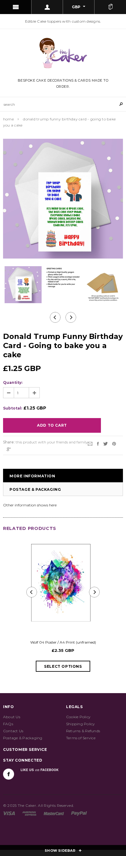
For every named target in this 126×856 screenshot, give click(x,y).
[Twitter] (105, 443)
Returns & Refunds (83, 731)
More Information (32, 476)
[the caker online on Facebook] (8, 774)
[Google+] (9, 448)
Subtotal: (12, 408)
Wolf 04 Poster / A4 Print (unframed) (63, 642)
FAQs (8, 724)
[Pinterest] (114, 443)
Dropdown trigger (47, 7)
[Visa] (9, 813)
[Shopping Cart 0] (110, 7)
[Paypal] (79, 813)
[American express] (29, 813)
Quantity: (12, 382)
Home (8, 119)
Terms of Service (80, 738)
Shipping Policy (80, 724)
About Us (11, 717)
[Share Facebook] (98, 443)
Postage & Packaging (35, 489)
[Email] (90, 443)
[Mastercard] (54, 813)
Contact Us (13, 731)
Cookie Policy (78, 717)
